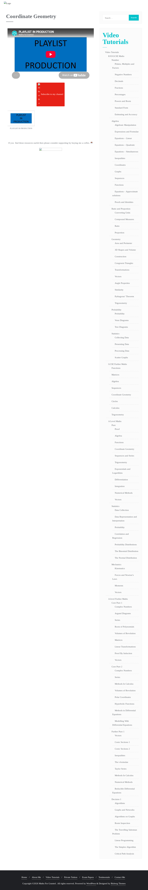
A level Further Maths (118, 599)
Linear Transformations (125, 647)
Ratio (117, 226)
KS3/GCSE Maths (116, 56)
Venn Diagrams (122, 320)
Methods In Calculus (124, 684)
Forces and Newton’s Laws (123, 577)
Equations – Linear (123, 138)
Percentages (120, 94)
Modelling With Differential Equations (122, 723)
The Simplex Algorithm (125, 847)
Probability (116, 310)
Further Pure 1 (118, 731)
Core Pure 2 (117, 666)
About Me (36, 877)
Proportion (119, 232)
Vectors (118, 276)
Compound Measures (124, 219)
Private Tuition (70, 877)
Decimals (119, 81)
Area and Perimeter (123, 243)
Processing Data (122, 351)
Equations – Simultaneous (126, 151)
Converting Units (122, 213)
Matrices (115, 375)
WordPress (91, 883)
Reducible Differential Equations (123, 791)
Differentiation (121, 479)
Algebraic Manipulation (125, 125)
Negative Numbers (123, 74)
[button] (21, 121)
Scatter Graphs (121, 357)
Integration (120, 486)
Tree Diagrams (121, 327)
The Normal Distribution (126, 558)
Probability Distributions (126, 544)
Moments (119, 585)
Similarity (119, 290)
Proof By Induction (123, 653)
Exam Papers (88, 877)
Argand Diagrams (123, 613)
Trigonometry (121, 303)
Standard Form (121, 108)
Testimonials (104, 877)
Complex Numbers (123, 607)
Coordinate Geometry (121, 394)
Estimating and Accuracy (126, 114)
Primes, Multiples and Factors (123, 66)
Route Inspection (122, 823)
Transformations (122, 270)
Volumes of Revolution (125, 633)
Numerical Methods (124, 493)
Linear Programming (124, 840)
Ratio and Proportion (121, 209)
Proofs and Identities (124, 202)
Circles (115, 401)
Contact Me (120, 877)
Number (115, 60)
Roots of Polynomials (124, 627)
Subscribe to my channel (52, 94)
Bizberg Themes (118, 883)
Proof (117, 429)
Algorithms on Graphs (125, 816)
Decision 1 (116, 799)
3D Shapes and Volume (125, 250)
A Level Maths (114, 421)
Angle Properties (122, 283)
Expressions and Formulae (127, 131)
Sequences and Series (124, 456)
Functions (119, 185)
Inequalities (120, 158)
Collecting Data (122, 337)
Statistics (115, 333)
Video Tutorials (112, 52)
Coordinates (120, 165)
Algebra (115, 121)
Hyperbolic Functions (124, 704)
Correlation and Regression (120, 536)
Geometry (116, 239)
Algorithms (120, 803)
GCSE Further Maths (117, 364)
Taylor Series (120, 769)
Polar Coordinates (123, 697)
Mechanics (116, 564)
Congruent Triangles (124, 263)
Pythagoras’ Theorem (124, 296)
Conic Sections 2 (122, 749)
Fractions (119, 88)
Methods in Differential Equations (124, 712)
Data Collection (122, 510)
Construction (120, 256)
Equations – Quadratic (125, 145)
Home (24, 877)
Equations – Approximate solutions (125, 193)
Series (117, 620)
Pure (114, 425)
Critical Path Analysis (124, 854)
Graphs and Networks (124, 810)
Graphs (118, 171)
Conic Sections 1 (122, 742)
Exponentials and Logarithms (121, 471)
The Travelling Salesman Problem (124, 832)
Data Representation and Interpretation (124, 519)
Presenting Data (122, 344)
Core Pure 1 (117, 603)
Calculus (115, 408)
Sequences (119, 178)
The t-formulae (121, 762)
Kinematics (120, 568)
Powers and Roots (123, 101)
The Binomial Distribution (126, 551)
